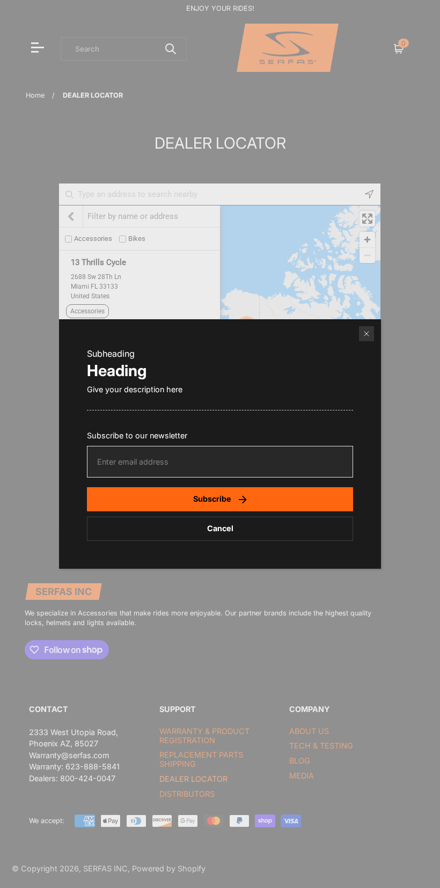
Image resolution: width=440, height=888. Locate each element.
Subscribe (212, 498)
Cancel (220, 528)
